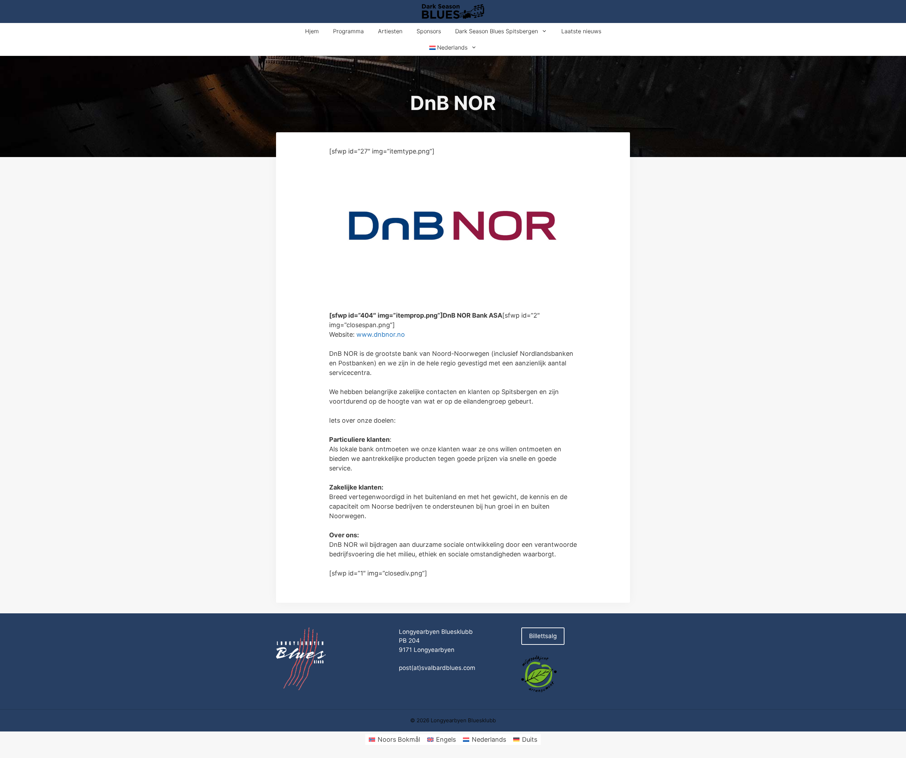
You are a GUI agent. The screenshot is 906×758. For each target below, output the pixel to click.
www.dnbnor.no (380, 334)
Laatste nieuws (581, 31)
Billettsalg (543, 636)
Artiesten (390, 31)
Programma (348, 31)
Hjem (312, 31)
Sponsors (429, 31)
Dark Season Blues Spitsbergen (496, 31)
